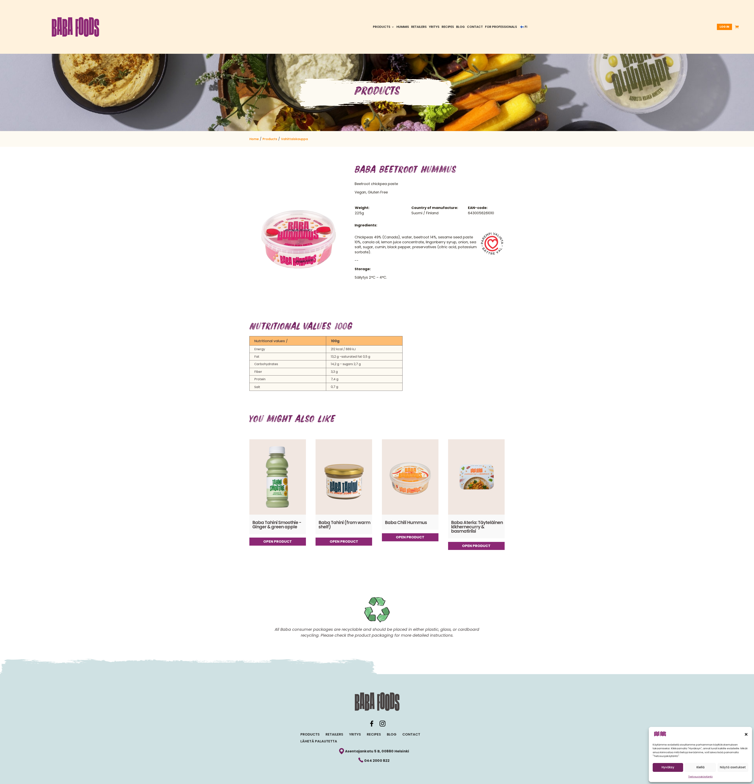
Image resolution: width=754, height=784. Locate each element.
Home (254, 139)
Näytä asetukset (733, 767)
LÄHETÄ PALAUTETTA (318, 741)
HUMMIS (402, 27)
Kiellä (700, 767)
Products (381, 27)
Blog (460, 27)
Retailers (419, 27)
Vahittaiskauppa (294, 139)
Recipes (448, 27)
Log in (724, 27)
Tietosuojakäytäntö (700, 777)
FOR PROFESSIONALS (501, 27)
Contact (475, 27)
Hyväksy (668, 767)
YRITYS (434, 27)
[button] (746, 734)
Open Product (277, 541)
